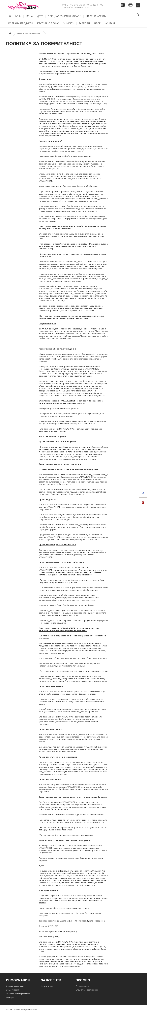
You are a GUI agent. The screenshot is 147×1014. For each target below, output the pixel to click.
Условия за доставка (15, 986)
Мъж (18, 16)
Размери (84, 23)
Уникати (68, 23)
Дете (40, 16)
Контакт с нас (47, 986)
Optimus (16, 1010)
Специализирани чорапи (64, 16)
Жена (29, 16)
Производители (82, 986)
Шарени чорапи (96, 16)
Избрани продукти (20, 23)
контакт (110, 23)
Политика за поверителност (29, 33)
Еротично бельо (48, 23)
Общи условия (12, 990)
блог (97, 23)
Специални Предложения (87, 990)
